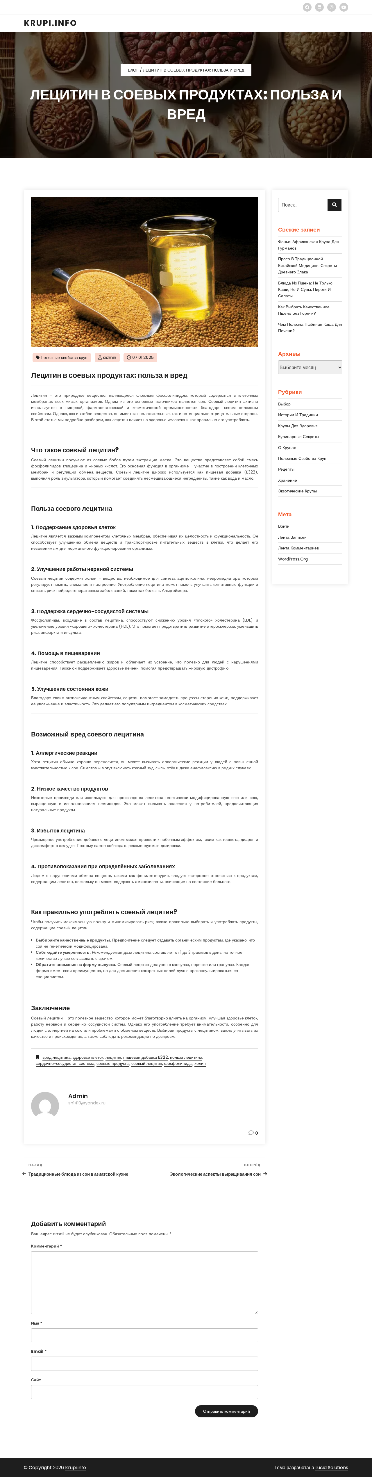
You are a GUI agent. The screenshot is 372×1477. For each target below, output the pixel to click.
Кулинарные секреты (298, 436)
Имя (36, 1323)
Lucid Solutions (331, 1467)
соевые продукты (112, 1063)
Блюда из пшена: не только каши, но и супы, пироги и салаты (305, 289)
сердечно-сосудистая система (65, 1063)
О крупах (287, 448)
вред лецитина (56, 1057)
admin (109, 357)
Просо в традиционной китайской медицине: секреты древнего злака (307, 265)
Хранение (287, 480)
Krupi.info (75, 1467)
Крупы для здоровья (298, 426)
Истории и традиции (298, 415)
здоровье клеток (88, 1057)
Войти (283, 526)
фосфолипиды (178, 1063)
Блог (133, 70)
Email (39, 1351)
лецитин (113, 1057)
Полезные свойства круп (64, 357)
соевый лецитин (146, 1063)
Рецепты (286, 469)
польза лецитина (186, 1057)
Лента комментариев (298, 548)
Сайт (36, 1380)
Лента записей (292, 537)
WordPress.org (293, 559)
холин (200, 1063)
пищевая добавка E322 (145, 1057)
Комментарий (46, 1246)
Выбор (284, 404)
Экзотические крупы (297, 491)
